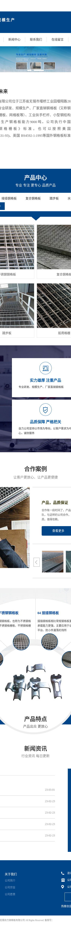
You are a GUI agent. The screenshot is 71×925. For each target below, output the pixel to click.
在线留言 (57, 39)
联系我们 (36, 39)
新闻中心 (14, 39)
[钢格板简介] (45, 561)
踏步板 (6, 333)
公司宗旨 (10, 887)
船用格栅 (64, 333)
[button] (29, 70)
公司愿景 (10, 894)
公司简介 (10, 880)
